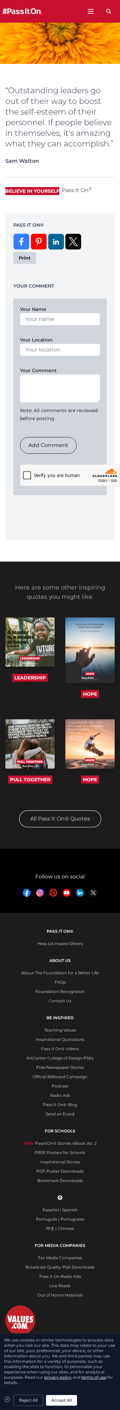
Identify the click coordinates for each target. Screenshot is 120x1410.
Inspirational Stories (60, 1161)
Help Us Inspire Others (60, 943)
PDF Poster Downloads (60, 1171)
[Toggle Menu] (91, 11)
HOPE (90, 694)
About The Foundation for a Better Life (60, 972)
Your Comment (38, 370)
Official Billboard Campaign (60, 1076)
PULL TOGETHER (30, 780)
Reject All (28, 1400)
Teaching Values (60, 1030)
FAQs (60, 982)
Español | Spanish (60, 1209)
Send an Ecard (60, 1113)
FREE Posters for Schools (60, 1152)
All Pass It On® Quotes (60, 819)
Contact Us (60, 1000)
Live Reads (60, 1285)
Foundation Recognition (60, 991)
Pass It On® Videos (60, 1048)
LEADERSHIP (30, 678)
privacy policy (58, 1377)
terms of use (93, 1377)
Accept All (61, 1400)
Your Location (36, 340)
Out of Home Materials (60, 1294)
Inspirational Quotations (60, 1039)
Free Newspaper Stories (60, 1067)
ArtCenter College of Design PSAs (60, 1058)
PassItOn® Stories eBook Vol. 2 (60, 1143)
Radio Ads (60, 1095)
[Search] (108, 11)
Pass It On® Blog (60, 1104)
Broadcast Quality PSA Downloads (60, 1267)
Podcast (60, 1085)
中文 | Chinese (60, 1228)
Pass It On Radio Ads (60, 1276)
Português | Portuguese (60, 1219)
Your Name (33, 309)
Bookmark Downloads (60, 1180)
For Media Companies (60, 1257)
